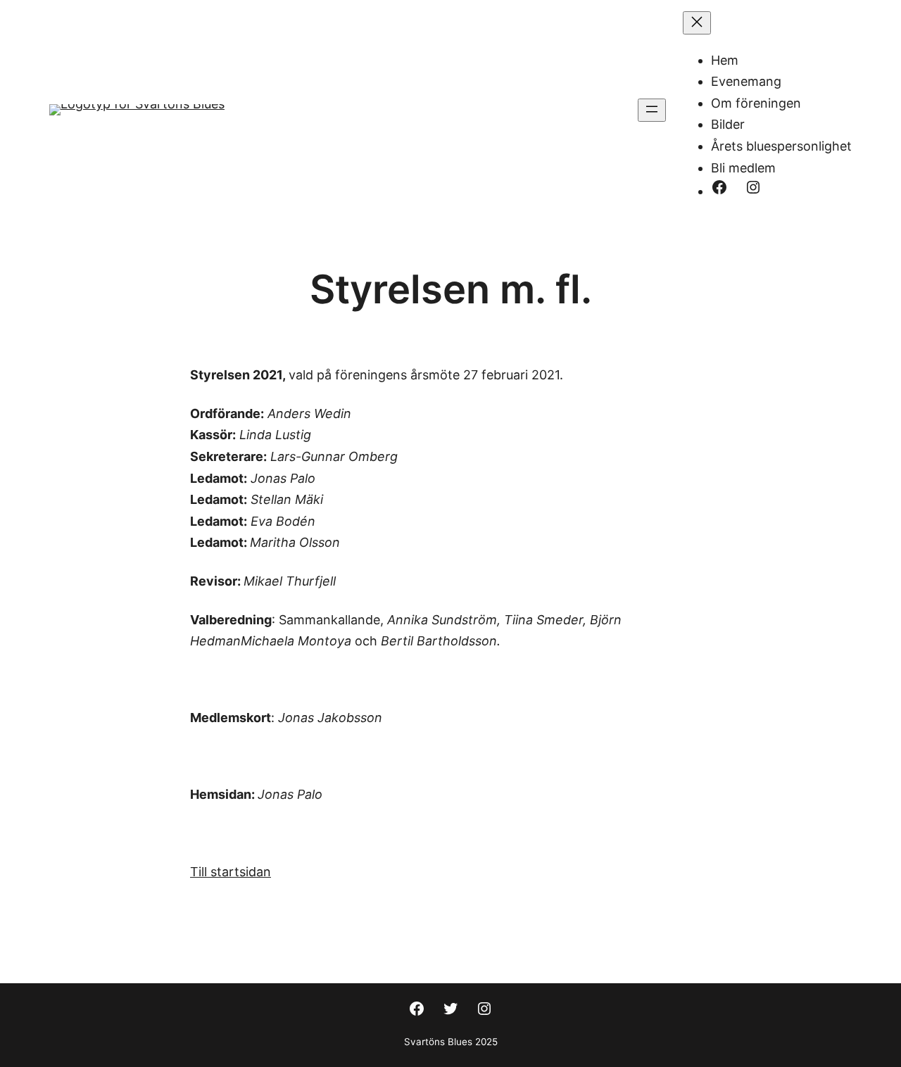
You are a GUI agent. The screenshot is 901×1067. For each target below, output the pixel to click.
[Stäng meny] (697, 22)
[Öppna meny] (652, 110)
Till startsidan (230, 871)
